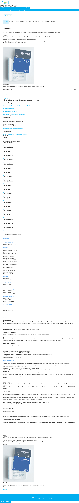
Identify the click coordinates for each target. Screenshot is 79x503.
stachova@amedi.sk (25, 427)
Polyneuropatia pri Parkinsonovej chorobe (10, 111)
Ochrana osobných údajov (45, 495)
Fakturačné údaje (55, 495)
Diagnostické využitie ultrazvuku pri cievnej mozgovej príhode (14, 114)
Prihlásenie (5, 13)
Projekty (35, 21)
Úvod (6, 21)
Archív (4, 95)
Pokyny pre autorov (6, 97)
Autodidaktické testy (7, 98)
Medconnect (28, 21)
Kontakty (47, 21)
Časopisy (22, 21)
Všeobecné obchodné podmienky (32, 495)
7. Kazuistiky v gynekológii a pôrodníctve (21, 10)
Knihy (17, 21)
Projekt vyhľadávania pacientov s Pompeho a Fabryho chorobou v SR (15, 134)
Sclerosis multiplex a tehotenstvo (9, 108)
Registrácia (10, 13)
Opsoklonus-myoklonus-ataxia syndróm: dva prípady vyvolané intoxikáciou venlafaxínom (19, 122)
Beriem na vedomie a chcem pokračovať (20, 7)
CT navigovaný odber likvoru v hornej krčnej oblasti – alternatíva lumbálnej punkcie (18, 105)
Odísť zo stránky (5, 7)
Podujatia (11, 21)
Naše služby (40, 21)
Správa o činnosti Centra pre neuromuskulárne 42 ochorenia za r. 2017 (15, 139)
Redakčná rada (6, 96)
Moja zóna (53, 21)
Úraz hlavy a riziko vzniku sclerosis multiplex (11, 120)
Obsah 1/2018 (5, 94)
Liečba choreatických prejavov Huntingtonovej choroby (13, 128)
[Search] (75, 22)
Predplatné (5, 90)
